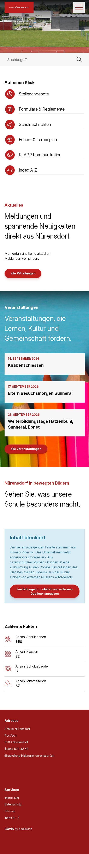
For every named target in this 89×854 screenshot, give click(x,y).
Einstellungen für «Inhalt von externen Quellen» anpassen (45, 591)
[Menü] (79, 7)
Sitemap (10, 811)
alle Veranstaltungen (26, 449)
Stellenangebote (34, 93)
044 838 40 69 (18, 748)
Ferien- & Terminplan (38, 139)
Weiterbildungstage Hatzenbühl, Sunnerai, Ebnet (40, 424)
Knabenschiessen (26, 365)
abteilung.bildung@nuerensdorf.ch (31, 755)
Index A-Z (28, 170)
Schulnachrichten (35, 124)
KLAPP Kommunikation (40, 154)
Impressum (12, 797)
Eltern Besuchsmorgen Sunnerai (40, 393)
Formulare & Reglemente (42, 109)
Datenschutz (13, 804)
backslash (25, 829)
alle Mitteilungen (23, 273)
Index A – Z (12, 818)
